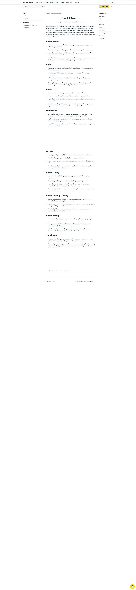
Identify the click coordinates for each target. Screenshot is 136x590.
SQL (57, 2)
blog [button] (33, 16)
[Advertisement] (33, 50)
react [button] (37, 16)
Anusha (76, 22)
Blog (71, 2)
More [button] (76, 2)
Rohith (70, 22)
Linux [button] (61, 2)
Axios (100, 22)
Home (47, 13)
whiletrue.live (28, 2)
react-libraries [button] (26, 18)
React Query (102, 30)
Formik (100, 27)
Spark (67, 2)
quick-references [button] (27, 16)
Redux (100, 19)
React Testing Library (103, 33)
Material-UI (101, 24)
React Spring (102, 36)
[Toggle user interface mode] (112, 2)
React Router (102, 16)
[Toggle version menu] (111, 6)
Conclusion (101, 38)
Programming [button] (38, 2)
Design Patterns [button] (49, 2)
